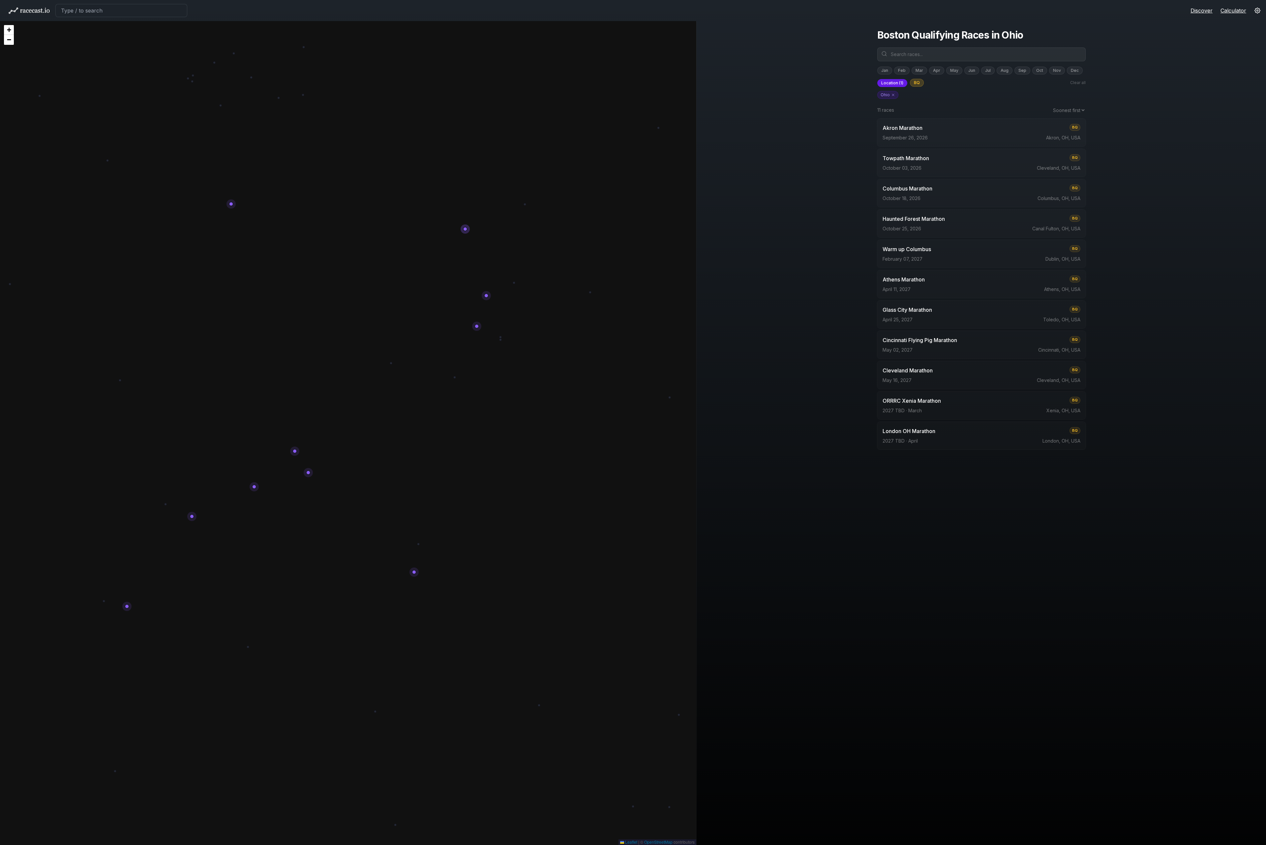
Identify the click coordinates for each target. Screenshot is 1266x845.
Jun (971, 70)
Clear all (1078, 82)
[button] (9, 30)
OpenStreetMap (658, 842)
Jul (988, 70)
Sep (1022, 70)
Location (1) (892, 82)
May (954, 70)
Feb (902, 70)
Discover (1202, 10)
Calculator (1233, 10)
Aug (1005, 70)
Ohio (885, 94)
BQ (917, 82)
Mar (919, 70)
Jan (884, 70)
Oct (1039, 70)
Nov (1057, 70)
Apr (936, 70)
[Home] (29, 10)
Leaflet (630, 842)
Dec (1075, 70)
